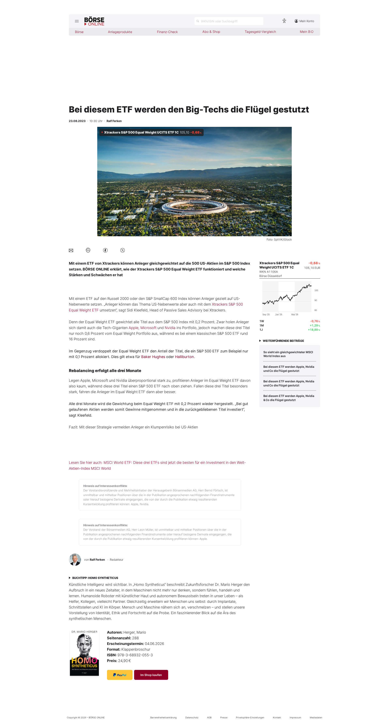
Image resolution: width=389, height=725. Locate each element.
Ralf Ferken (97, 559)
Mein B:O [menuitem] (306, 32)
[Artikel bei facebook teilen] (105, 250)
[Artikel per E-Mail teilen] (71, 250)
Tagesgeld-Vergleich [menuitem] (260, 32)
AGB (209, 717)
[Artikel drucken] (88, 250)
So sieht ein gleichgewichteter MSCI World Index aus (288, 354)
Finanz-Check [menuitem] (167, 32)
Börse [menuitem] (79, 32)
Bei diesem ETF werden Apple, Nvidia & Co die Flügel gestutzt (289, 398)
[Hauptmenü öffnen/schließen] (76, 21)
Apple (133, 328)
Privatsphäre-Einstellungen (250, 717)
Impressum (295, 717)
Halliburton (184, 357)
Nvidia (170, 328)
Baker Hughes (153, 357)
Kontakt (277, 717)
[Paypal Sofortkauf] (120, 675)
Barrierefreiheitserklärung (163, 717)
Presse (223, 717)
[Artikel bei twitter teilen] (122, 250)
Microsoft (148, 328)
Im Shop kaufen (151, 675)
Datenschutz (191, 717)
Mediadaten (316, 717)
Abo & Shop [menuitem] (211, 32)
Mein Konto (306, 21)
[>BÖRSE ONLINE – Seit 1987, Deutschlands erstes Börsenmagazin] (94, 21)
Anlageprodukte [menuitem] (120, 32)
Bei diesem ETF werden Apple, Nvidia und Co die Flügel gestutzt (289, 368)
